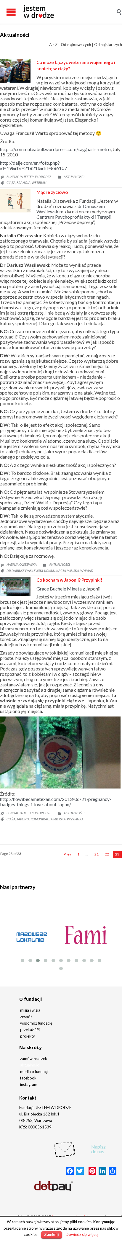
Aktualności (74, 177)
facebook (28, 1078)
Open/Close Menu (6, 12)
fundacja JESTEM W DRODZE (29, 177)
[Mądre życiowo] (15, 200)
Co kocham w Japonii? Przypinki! (69, 580)
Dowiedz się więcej (82, 1234)
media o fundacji (34, 1071)
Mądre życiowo (52, 192)
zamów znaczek (33, 1058)
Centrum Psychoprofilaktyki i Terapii (73, 217)
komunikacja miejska (61, 570)
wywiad (86, 570)
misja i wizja (30, 1010)
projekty (27, 1036)
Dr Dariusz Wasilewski (25, 570)
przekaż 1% (30, 1029)
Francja (23, 182)
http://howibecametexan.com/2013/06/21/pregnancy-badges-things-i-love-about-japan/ (55, 801)
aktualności (30, 1065)
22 (107, 854)
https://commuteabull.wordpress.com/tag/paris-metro (55, 149)
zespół (26, 1016)
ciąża (11, 182)
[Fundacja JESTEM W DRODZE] (38, 12)
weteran (39, 182)
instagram (28, 1084)
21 (96, 854)
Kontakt (27, 1097)
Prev (67, 854)
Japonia (23, 819)
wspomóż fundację (36, 1023)
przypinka (75, 819)
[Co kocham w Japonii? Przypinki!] (15, 586)
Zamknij (51, 1234)
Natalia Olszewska (22, 564)
